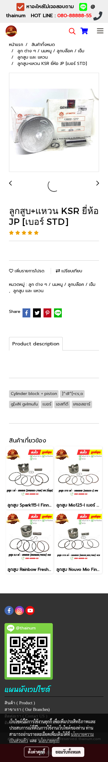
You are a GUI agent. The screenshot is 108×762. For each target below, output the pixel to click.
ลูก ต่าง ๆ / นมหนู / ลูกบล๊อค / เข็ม (61, 284)
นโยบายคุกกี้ (48, 740)
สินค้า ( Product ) (19, 703)
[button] (70, 31)
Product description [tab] (35, 343)
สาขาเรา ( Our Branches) (27, 709)
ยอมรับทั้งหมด (68, 751)
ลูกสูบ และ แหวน (28, 291)
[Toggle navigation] (100, 31)
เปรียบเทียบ (71, 271)
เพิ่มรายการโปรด (28, 271)
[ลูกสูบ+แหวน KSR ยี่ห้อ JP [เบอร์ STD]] (54, 122)
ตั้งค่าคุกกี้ (36, 751)
